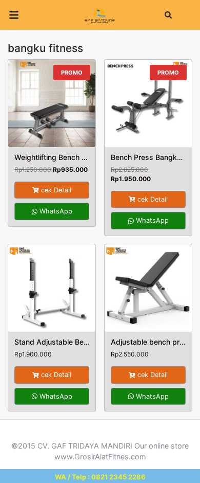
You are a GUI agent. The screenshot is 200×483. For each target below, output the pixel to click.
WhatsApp (54, 211)
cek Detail (56, 190)
